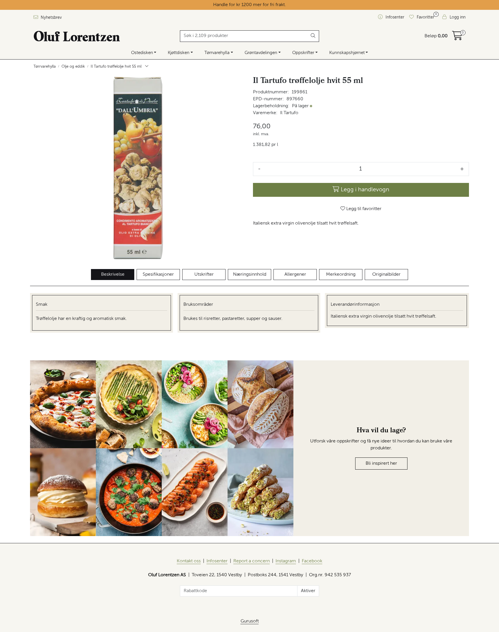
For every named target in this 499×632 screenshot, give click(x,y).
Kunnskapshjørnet (347, 53)
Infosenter (217, 561)
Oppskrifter (303, 53)
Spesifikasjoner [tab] (158, 274)
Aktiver (308, 591)
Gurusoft (250, 621)
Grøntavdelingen (261, 53)
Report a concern (251, 561)
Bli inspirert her (381, 463)
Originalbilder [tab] (386, 274)
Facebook (312, 561)
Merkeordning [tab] (340, 274)
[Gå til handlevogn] (457, 38)
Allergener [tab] (295, 274)
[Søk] (313, 36)
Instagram (285, 561)
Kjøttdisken (178, 53)
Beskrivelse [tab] (112, 274)
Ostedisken (142, 53)
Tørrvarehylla (217, 53)
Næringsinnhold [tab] (249, 274)
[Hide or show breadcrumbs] (146, 67)
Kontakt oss (189, 561)
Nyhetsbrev (51, 18)
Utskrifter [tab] (204, 274)
